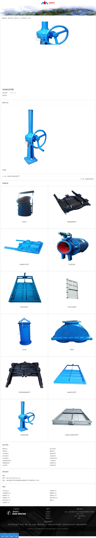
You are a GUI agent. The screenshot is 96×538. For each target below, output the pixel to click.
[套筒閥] (24, 331)
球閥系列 (4, 451)
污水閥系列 (24, 18)
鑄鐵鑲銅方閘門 (24, 264)
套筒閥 (24, 349)
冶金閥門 (4, 465)
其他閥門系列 (53, 458)
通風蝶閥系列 (6, 463)
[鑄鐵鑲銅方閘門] (24, 246)
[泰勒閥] (72, 331)
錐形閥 (24, 222)
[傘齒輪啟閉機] (48, 2)
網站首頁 (10, 18)
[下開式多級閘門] (72, 288)
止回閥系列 (5, 453)
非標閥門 (5, 502)
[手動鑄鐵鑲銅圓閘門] (24, 373)
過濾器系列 (53, 456)
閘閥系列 (4, 448)
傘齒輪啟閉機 (24, 435)
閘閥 (52, 500)
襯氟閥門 (53, 493)
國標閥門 (5, 495)
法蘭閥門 (53, 490)
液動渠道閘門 (24, 307)
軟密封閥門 (6, 500)
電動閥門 (6, 497)
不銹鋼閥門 (6, 493)
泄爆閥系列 (53, 463)
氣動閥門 (53, 495)
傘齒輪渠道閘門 (89, 179)
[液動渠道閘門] (24, 288)
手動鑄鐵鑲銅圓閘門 (24, 392)
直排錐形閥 (72, 264)
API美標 (5, 490)
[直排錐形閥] (72, 246)
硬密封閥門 (54, 497)
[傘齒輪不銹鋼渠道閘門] (72, 416)
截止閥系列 (53, 448)
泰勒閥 (72, 349)
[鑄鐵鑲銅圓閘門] (72, 203)
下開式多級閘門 (71, 307)
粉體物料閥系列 (6, 460)
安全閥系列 (5, 458)
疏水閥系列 (5, 456)
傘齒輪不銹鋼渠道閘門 (13, 176)
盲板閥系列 (53, 465)
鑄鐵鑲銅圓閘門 (71, 222)
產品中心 (16, 18)
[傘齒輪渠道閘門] (72, 373)
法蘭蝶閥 (48, 512)
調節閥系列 (53, 453)
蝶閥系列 (52, 451)
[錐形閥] (24, 203)
